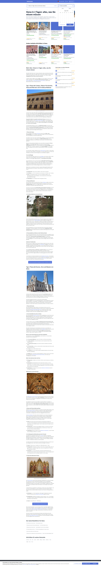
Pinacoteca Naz (29, 480)
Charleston (47, 539)
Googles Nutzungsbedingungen (32, 564)
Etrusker (42, 435)
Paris (32, 539)
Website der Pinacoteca (40, 494)
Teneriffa (38, 539)
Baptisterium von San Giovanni (32, 396)
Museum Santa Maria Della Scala (36, 309)
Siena (27, 9)
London (35, 539)
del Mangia (42, 156)
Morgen (70, 8)
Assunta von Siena (36, 315)
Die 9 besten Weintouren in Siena (31, 529)
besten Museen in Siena (31, 410)
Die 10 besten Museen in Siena (44, 525)
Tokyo (50, 539)
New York (28, 539)
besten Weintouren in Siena (33, 515)
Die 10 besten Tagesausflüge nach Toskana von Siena (42, 529)
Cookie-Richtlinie (24, 564)
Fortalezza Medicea (37, 220)
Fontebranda (42, 244)
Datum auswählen (63, 5)
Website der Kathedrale (45, 367)
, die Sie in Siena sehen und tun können (39, 80)
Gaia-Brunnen (43, 150)
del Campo (38, 133)
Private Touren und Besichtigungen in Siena (47, 533)
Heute (63, 8)
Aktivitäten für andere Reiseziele (35, 537)
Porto (32, 541)
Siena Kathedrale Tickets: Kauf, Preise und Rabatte (42, 527)
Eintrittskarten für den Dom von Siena (38, 354)
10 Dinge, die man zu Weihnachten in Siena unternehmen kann (34, 533)
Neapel (27, 541)
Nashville (44, 539)
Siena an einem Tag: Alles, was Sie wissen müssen (32, 531)
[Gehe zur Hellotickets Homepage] (30, 1)
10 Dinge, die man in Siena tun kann (31, 527)
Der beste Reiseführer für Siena (35, 521)
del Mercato (45, 182)
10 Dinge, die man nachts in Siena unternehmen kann (33, 525)
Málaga (41, 539)
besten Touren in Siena (39, 120)
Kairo (29, 541)
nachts (42, 258)
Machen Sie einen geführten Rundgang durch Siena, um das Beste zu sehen (40, 262)
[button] (32, 31)
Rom (30, 539)
